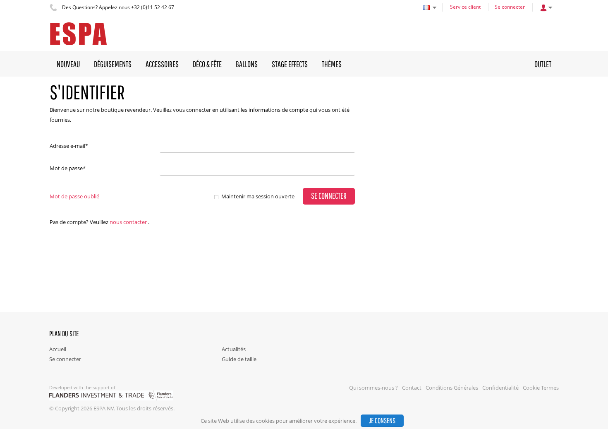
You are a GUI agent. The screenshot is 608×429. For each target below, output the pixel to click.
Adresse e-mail (69, 145)
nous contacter (128, 222)
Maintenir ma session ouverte (257, 196)
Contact (411, 387)
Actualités (234, 349)
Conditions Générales (452, 387)
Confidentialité (500, 387)
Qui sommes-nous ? (373, 387)
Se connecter (510, 6)
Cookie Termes (541, 387)
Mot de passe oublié (74, 196)
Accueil (57, 349)
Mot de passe (68, 168)
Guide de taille (239, 359)
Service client (465, 6)
